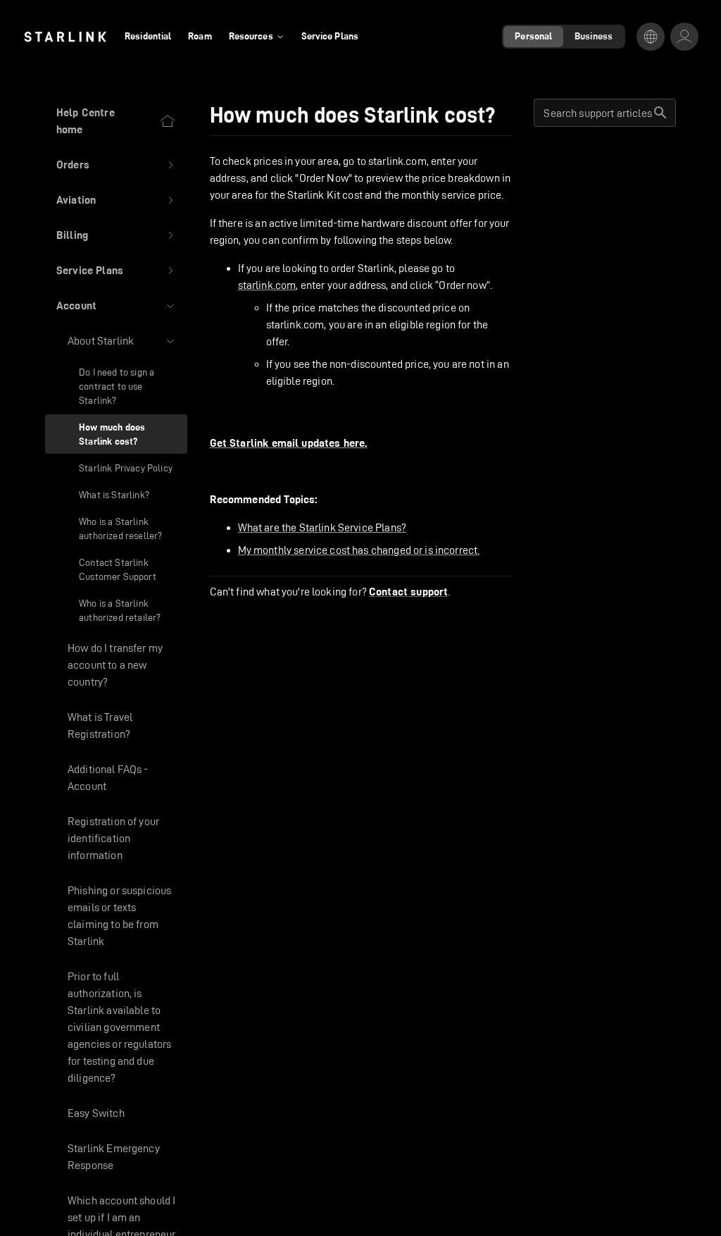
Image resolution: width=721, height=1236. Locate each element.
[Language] (651, 37)
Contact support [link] (408, 592)
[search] (660, 113)
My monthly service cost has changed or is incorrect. (359, 550)
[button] (116, 165)
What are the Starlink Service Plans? (322, 527)
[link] (65, 37)
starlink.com (267, 285)
